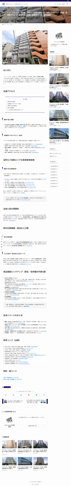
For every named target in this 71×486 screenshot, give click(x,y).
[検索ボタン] (67, 4)
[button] (5, 395)
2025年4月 (54, 175)
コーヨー (31, 281)
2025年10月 (54, 166)
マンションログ (7, 17)
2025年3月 (54, 177)
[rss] (68, 1)
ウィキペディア (32, 353)
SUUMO (22, 192)
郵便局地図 (26, 306)
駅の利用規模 (11, 107)
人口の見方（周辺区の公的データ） (16, 110)
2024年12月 (54, 186)
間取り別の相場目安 (12, 105)
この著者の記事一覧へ (32, 425)
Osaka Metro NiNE (17, 290)
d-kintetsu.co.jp (29, 356)
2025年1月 (54, 183)
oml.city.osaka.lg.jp (14, 294)
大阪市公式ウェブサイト (25, 264)
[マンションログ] (3, 4)
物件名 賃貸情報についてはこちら (11, 377)
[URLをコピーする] (44, 395)
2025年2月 (54, 180)
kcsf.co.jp (29, 245)
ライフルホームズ (29, 182)
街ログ (54, 156)
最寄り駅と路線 (11, 101)
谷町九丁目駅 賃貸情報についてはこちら (12, 379)
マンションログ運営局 (9, 425)
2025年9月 (54, 169)
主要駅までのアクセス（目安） (14, 103)
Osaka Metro (21, 127)
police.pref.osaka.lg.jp (13, 299)
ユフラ (25, 285)
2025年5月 (54, 172)
